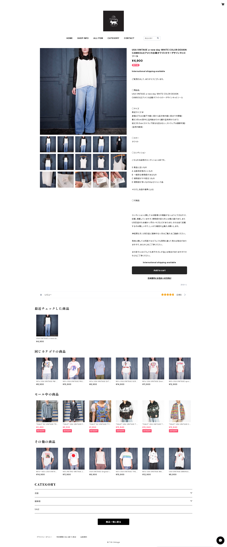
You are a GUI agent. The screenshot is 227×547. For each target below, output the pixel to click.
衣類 (37, 493)
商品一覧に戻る (113, 522)
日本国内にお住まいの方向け (159, 278)
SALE (37, 509)
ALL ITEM (98, 38)
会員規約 (83, 537)
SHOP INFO (83, 38)
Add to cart (160, 270)
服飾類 (37, 501)
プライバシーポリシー (44, 537)
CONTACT (129, 38)
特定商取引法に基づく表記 (66, 537)
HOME (69, 38)
